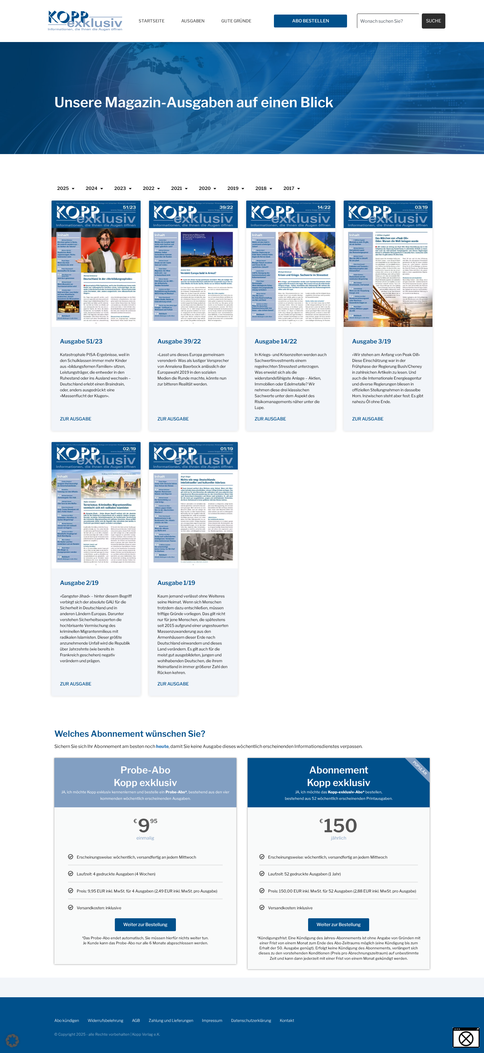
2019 (233, 188)
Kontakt (287, 1020)
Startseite (151, 21)
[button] (12, 1040)
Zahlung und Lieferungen (171, 1020)
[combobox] (388, 21)
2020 (205, 188)
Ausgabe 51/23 (81, 341)
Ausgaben (192, 21)
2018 (261, 188)
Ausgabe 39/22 (179, 341)
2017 (288, 188)
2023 (120, 188)
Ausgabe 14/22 (276, 341)
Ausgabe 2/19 (79, 582)
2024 (91, 188)
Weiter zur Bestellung (145, 924)
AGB (136, 1020)
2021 (176, 188)
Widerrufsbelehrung (105, 1020)
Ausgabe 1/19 (176, 582)
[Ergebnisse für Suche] (388, 32)
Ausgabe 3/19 (371, 341)
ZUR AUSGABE (75, 419)
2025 (63, 188)
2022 (148, 188)
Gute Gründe (236, 21)
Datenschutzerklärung (251, 1020)
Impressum (212, 1020)
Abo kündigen (66, 1020)
